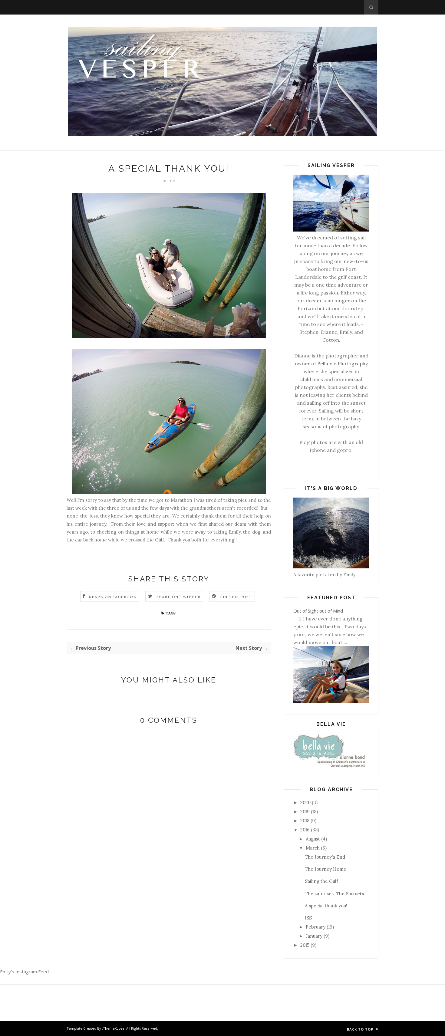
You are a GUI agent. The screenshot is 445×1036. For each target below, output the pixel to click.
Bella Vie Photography (342, 363)
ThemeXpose (113, 1028)
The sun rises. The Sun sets (334, 893)
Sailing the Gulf (321, 881)
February (315, 927)
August (313, 839)
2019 (305, 811)
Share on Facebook (112, 596)
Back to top (360, 1029)
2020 (305, 802)
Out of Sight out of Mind (318, 611)
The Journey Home (325, 869)
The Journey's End (325, 857)
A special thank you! (326, 906)
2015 (304, 945)
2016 (305, 830)
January (314, 936)
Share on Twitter (178, 596)
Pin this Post (236, 596)
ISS (308, 918)
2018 (304, 821)
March (313, 848)
